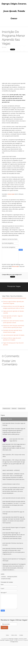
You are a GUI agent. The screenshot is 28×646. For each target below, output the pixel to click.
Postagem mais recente (6, 408)
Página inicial (14, 408)
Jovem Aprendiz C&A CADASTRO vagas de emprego (13, 512)
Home (7, 635)
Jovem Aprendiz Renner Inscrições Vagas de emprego (14, 424)
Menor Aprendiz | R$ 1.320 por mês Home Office (14, 455)
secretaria (3, 576)
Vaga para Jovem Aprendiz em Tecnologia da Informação (14, 559)
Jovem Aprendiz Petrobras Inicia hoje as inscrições (13, 544)
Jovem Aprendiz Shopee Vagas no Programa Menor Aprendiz (14, 528)
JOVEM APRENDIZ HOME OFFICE (11, 484)
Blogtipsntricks (14, 641)
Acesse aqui (11, 194)
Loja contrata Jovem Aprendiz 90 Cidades (13, 335)
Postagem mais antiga (21, 408)
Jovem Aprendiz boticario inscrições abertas (14, 498)
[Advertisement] (14, 67)
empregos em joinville (12, 576)
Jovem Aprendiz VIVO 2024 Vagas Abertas (16, 440)
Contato (21, 635)
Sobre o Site (14, 635)
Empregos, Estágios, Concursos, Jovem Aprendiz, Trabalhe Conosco (14, 11)
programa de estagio (5, 578)
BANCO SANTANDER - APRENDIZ (11, 470)
